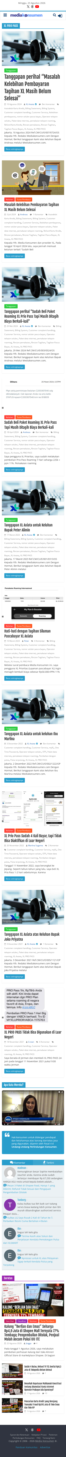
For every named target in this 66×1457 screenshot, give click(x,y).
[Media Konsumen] (26, 15)
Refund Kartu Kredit (13, 124)
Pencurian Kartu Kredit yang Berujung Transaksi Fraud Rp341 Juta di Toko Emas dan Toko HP (42, 1404)
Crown (31, 1041)
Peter (26, 641)
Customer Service (40, 112)
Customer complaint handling (17, 112)
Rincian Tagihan (48, 124)
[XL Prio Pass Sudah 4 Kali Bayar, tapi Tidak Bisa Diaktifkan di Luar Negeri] (33, 808)
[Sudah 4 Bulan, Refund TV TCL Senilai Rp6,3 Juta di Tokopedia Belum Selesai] (12, 1365)
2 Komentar (53, 845)
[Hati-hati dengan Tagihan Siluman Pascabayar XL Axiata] (33, 604)
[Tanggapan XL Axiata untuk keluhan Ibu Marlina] (33, 707)
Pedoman (53, 1434)
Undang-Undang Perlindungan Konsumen (34, 1146)
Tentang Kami (49, 1438)
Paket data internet (20, 120)
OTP (44, 751)
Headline (22, 1321)
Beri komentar (48, 104)
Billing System (48, 108)
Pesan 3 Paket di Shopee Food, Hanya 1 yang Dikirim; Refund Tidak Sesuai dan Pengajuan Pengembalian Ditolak (29, 1189)
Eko (19, 1228)
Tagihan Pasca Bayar (13, 129)
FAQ (38, 1438)
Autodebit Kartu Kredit (14, 108)
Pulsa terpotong (17, 760)
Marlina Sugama (35, 845)
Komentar (19, 1162)
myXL (51, 747)
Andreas (24, 214)
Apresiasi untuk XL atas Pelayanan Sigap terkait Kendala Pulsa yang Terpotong (30, 1261)
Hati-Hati (10, 1321)
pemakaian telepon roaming (42, 120)
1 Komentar (38, 214)
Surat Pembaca (24, 199)
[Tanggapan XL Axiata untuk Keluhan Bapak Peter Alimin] (33, 498)
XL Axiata (30, 104)
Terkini (50, 1162)
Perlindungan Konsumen (23, 1438)
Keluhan (9, 199)
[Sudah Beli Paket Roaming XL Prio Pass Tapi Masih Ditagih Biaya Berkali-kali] (33, 395)
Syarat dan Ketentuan (19, 1434)
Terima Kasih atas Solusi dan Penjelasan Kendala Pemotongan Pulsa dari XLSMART (31, 1239)
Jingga (28, 1343)
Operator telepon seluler (40, 226)
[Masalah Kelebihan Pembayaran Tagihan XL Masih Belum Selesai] (33, 177)
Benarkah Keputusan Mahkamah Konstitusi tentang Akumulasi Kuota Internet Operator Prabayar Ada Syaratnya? (43, 1386)
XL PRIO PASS (40, 129)
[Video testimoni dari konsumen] (33, 1107)
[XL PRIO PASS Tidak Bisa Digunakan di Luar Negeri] (33, 1005)
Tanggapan (11, 70)
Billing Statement (33, 108)
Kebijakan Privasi (39, 1434)
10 (46, 1393)
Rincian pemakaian (31, 124)
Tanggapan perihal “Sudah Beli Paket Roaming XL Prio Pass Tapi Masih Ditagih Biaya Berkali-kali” (31, 316)
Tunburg (21, 1199)
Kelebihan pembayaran (50, 222)
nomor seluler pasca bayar (29, 116)
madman (21, 1168)
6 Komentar (39, 641)
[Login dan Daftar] (60, 15)
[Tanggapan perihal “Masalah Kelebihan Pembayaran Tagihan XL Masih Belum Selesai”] (33, 48)
